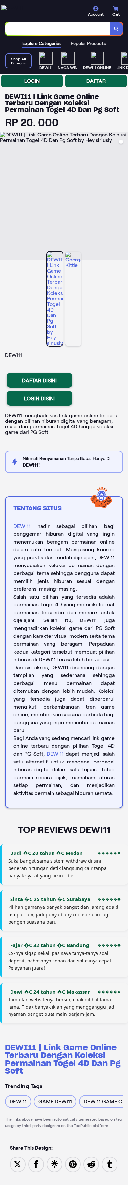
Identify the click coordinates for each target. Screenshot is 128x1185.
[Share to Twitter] (18, 1164)
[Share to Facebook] (36, 1164)
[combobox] (57, 28)
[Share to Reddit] (91, 1164)
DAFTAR (96, 81)
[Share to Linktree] (54, 1164)
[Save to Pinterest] (73, 1164)
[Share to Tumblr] (109, 1164)
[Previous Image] (5, 196)
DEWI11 (22, 526)
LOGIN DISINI (39, 398)
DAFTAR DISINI (39, 380)
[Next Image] (122, 196)
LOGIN (32, 81)
